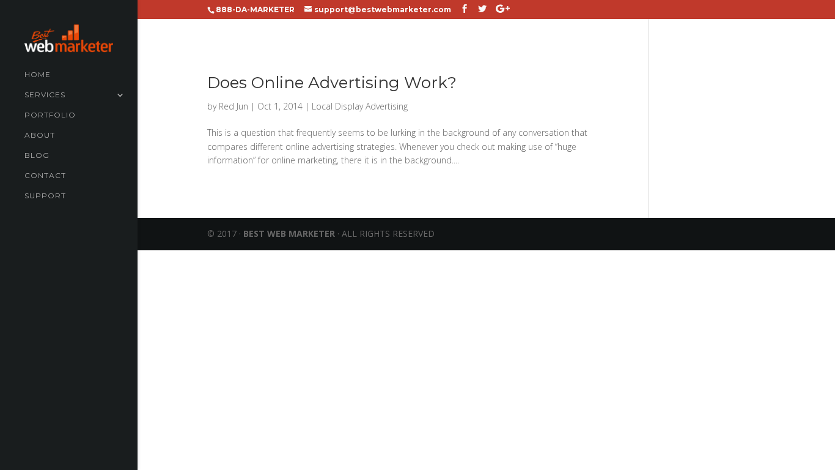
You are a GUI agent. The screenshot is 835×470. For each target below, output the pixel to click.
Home (37, 74)
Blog (37, 155)
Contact (45, 175)
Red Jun (233, 106)
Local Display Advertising (360, 106)
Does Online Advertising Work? (332, 82)
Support (45, 196)
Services (44, 95)
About (39, 135)
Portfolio (50, 115)
